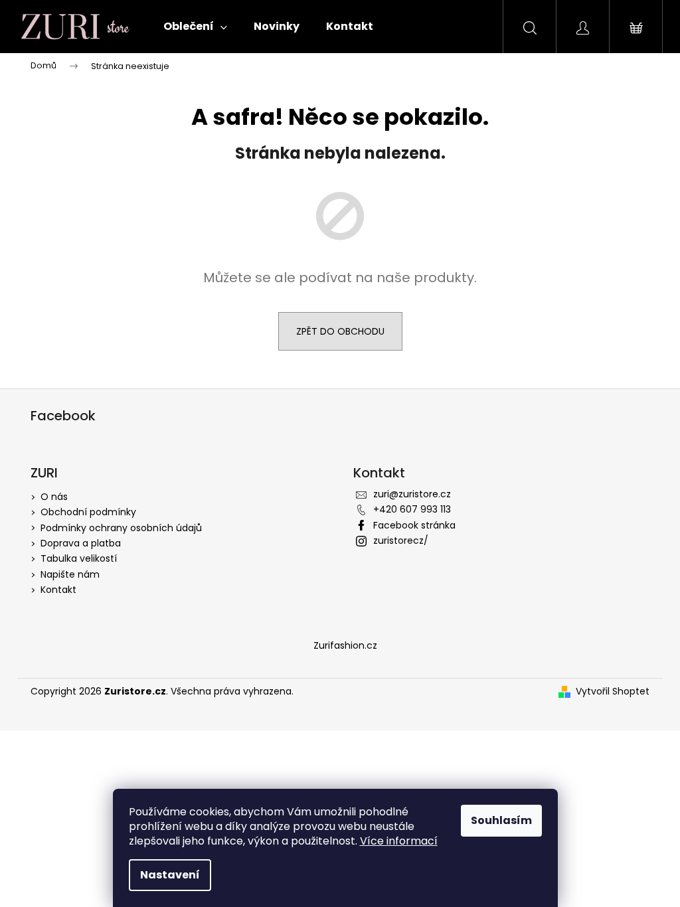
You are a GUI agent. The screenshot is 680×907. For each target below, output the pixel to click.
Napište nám (70, 574)
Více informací (399, 841)
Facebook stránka (414, 525)
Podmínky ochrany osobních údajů (121, 528)
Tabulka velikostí (79, 558)
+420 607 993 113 (412, 509)
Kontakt (58, 589)
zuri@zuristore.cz (412, 494)
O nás (54, 496)
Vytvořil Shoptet (612, 691)
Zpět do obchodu (340, 331)
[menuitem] (195, 26)
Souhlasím (501, 820)
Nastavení (170, 874)
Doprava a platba (81, 543)
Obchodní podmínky (88, 512)
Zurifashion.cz (345, 645)
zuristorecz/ (400, 540)
